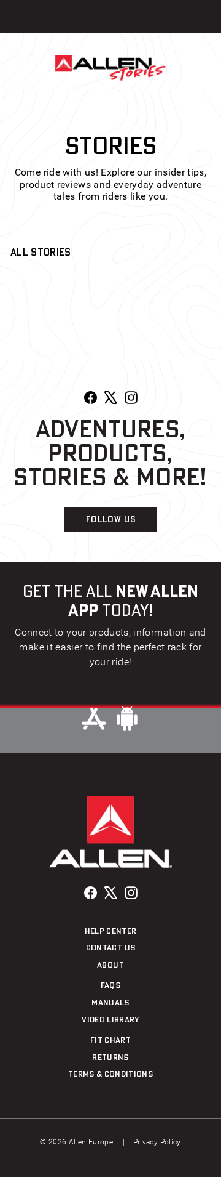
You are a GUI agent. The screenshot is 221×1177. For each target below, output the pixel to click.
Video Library (110, 1019)
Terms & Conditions (110, 1073)
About (110, 964)
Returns (110, 1057)
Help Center (111, 930)
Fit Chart (110, 1039)
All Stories (40, 251)
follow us (111, 519)
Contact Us (111, 947)
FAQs (110, 985)
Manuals (110, 1002)
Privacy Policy (157, 1142)
